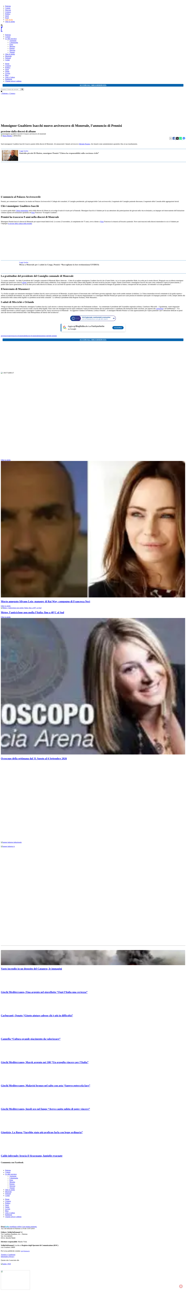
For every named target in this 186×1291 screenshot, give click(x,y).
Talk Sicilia (9, 20)
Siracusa (8, 10)
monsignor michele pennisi (48, 336)
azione (24, 282)
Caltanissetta (13, 42)
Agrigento (12, 41)
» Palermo (4, 93)
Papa (33, 212)
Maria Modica (7, 136)
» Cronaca (11, 93)
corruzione (159, 308)
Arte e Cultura (10, 77)
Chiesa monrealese (22, 211)
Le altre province (11, 39)
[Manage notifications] (181, 1286)
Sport (7, 16)
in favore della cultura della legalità (20, 223)
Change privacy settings (13, 81)
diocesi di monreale (32, 336)
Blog (7, 75)
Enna (11, 44)
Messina (12, 46)
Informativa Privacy (7, 1256)
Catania (7, 8)
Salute (7, 71)
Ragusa (12, 48)
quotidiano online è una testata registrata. (19, 1227)
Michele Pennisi (84, 144)
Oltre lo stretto (10, 22)
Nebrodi (8, 58)
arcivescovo (5, 336)
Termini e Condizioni (8, 1255)
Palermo (8, 6)
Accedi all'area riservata (93, 85)
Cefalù (7, 60)
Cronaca (8, 12)
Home (7, 64)
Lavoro (7, 73)
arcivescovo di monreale (17, 336)
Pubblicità (8, 79)
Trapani (12, 52)
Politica (7, 14)
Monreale (8, 56)
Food (7, 18)
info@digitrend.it (25, 1251)
